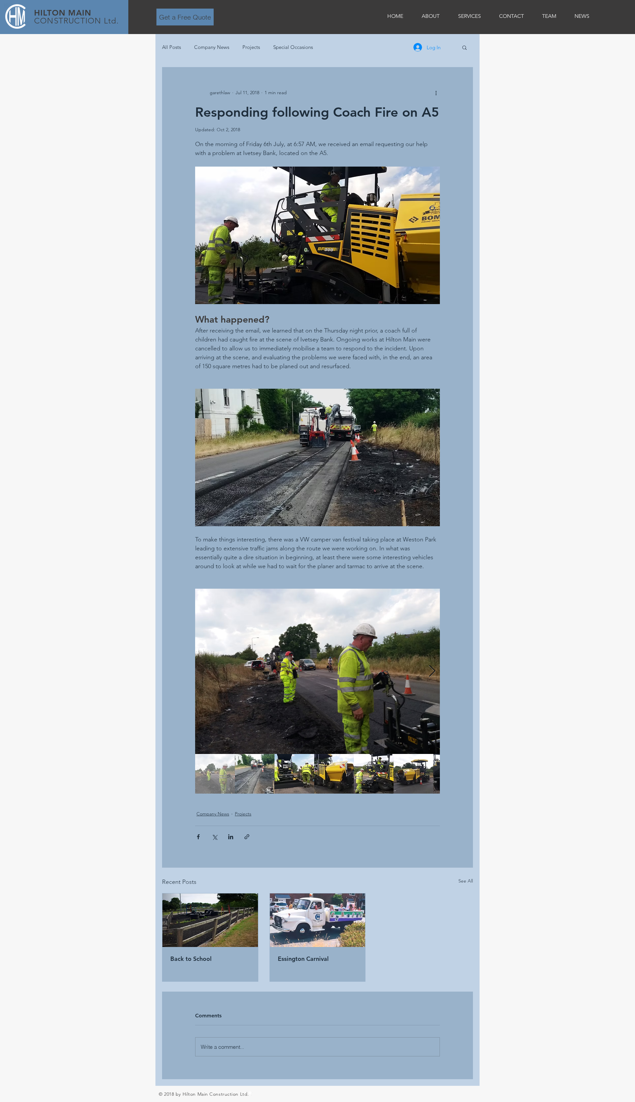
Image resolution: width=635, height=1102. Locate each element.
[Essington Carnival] (317, 920)
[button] (464, 47)
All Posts (171, 47)
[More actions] (436, 93)
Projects (251, 47)
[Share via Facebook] (198, 837)
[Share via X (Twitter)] (214, 837)
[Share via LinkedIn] (231, 837)
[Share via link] (247, 837)
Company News (211, 47)
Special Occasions (293, 47)
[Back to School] (210, 920)
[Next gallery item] (432, 671)
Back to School (191, 959)
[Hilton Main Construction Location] (250, 1093)
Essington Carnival (303, 959)
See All (465, 881)
